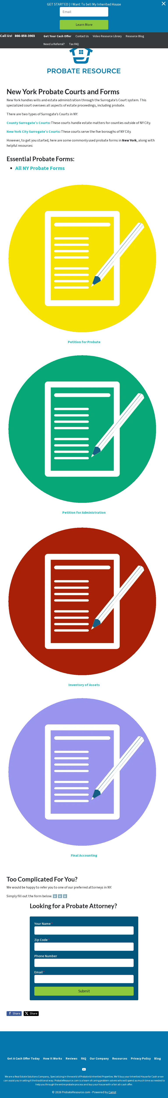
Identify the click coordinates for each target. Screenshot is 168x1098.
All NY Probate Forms (40, 168)
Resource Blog (135, 36)
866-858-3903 (25, 35)
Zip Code (42, 939)
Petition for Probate (84, 342)
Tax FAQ (74, 44)
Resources (119, 1058)
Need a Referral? (54, 44)
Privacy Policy (141, 1058)
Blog (157, 1058)
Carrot (112, 1092)
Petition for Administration (84, 512)
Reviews (71, 1058)
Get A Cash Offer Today (23, 1058)
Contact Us (82, 36)
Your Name (43, 923)
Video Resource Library (107, 36)
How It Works (52, 1058)
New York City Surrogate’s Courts (33, 131)
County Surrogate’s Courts (28, 122)
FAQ (83, 1058)
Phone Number (45, 956)
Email (39, 972)
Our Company (99, 1058)
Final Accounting (84, 855)
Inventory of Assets (84, 685)
